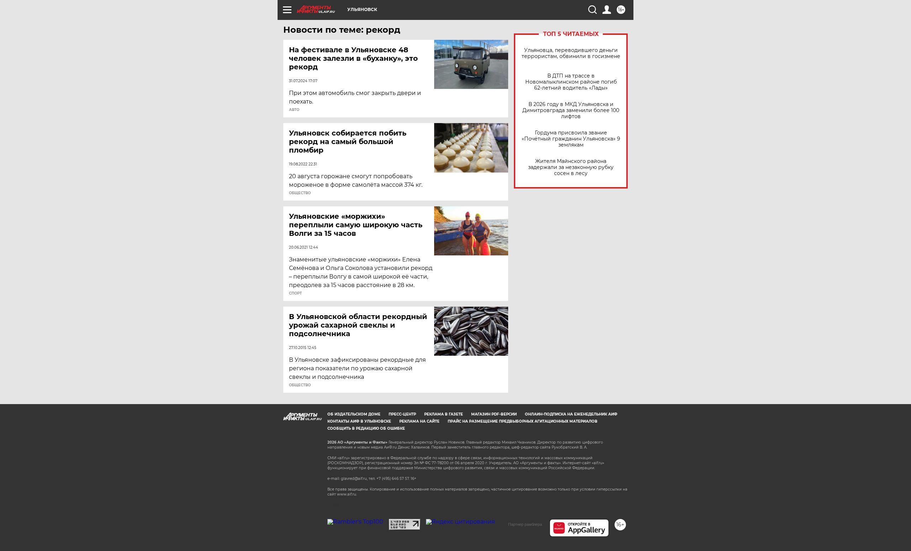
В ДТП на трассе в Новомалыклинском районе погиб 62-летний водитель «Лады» (571, 82)
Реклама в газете (443, 414)
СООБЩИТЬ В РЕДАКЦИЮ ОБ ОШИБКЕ (366, 428)
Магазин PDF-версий (494, 414)
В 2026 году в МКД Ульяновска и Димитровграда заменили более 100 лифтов (570, 110)
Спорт (295, 293)
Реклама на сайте (419, 421)
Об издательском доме (353, 414)
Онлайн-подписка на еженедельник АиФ (571, 414)
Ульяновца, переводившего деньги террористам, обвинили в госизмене (571, 53)
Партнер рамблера (525, 524)
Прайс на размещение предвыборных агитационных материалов (522, 421)
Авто (294, 110)
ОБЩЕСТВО (300, 193)
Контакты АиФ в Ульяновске (359, 421)
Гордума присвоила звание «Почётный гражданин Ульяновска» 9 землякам (571, 139)
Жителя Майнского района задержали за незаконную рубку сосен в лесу (571, 167)
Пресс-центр (402, 414)
